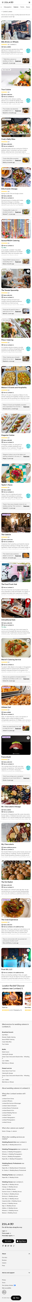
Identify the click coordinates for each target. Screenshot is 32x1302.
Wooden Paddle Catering (8, 1037)
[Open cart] (29, 2)
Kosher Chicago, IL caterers (9, 1131)
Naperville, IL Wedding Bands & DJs (11, 1144)
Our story (4, 1257)
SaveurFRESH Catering (8, 1039)
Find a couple (5, 1233)
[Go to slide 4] (17, 38)
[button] (28, 22)
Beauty (28, 7)
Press (3, 1265)
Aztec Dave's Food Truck (8, 1071)
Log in (3, 1231)
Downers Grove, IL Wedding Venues (12, 1191)
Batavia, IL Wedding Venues (9, 1213)
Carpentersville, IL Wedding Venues (11, 1201)
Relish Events (5, 1052)
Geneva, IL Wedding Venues (9, 1203)
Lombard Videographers (8, 1117)
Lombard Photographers (8, 1120)
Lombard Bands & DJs (8, 1110)
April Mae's (5, 1034)
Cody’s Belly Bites (7, 1041)
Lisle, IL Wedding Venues (9, 1189)
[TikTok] (14, 1246)
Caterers (16, 7)
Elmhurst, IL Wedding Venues (10, 1196)
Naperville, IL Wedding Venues (10, 1184)
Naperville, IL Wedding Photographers (12, 1159)
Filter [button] (17, 1298)
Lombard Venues (6, 1122)
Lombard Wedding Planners (9, 1112)
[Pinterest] (5, 1246)
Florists (22, 7)
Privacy (4, 1280)
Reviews (4, 1260)
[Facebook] (3, 1246)
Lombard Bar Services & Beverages (11, 1103)
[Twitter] (8, 1246)
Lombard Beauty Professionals (10, 1108)
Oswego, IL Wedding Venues (10, 1187)
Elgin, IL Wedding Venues (9, 1205)
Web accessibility (6, 1288)
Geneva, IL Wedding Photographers (11, 1151)
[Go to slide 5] (18, 38)
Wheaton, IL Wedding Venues (10, 1210)
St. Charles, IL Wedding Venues (10, 1194)
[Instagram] (11, 1246)
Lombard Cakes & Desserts (9, 1105)
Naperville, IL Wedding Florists (10, 1177)
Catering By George (7, 1054)
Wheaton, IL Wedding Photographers (12, 1154)
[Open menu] (3, 2)
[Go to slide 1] (13, 38)
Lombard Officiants (7, 1101)
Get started (8, 1241)
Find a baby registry (7, 1235)
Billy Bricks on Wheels (8, 1063)
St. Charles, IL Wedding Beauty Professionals (14, 1170)
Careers (4, 1263)
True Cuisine (5, 1044)
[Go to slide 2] (14, 38)
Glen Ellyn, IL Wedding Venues (10, 1198)
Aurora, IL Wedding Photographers (11, 1156)
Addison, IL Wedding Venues (9, 1208)
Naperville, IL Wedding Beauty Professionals (14, 1168)
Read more (18, 61)
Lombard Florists (6, 1115)
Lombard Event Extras (8, 1098)
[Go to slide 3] (16, 38)
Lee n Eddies (5, 1060)
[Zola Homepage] (8, 2)
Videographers (8, 7)
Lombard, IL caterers (7, 11)
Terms (3, 1282)
